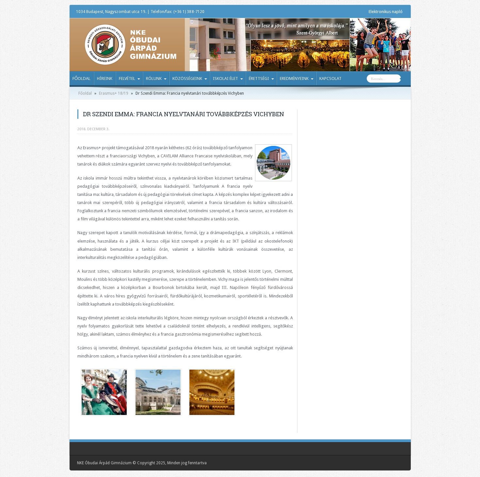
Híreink (104, 78)
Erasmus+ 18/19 (113, 93)
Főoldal (81, 78)
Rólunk (154, 78)
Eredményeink (294, 78)
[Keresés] (406, 79)
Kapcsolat (330, 78)
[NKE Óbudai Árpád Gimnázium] (130, 60)
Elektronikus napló (386, 11)
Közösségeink (187, 78)
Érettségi (259, 78)
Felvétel (127, 78)
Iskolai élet (225, 78)
